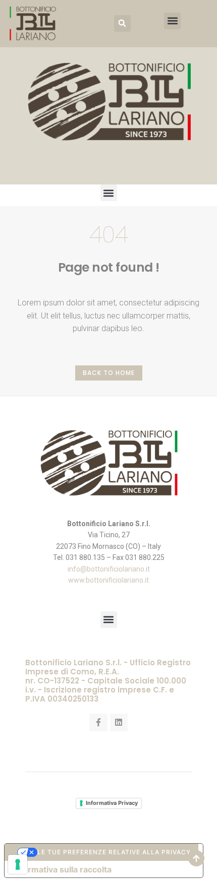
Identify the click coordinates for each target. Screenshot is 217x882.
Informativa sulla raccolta (62, 869)
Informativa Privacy (112, 802)
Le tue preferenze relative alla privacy (114, 852)
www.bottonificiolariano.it (108, 580)
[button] (122, 23)
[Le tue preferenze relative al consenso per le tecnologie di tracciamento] (17, 864)
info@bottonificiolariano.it (109, 569)
